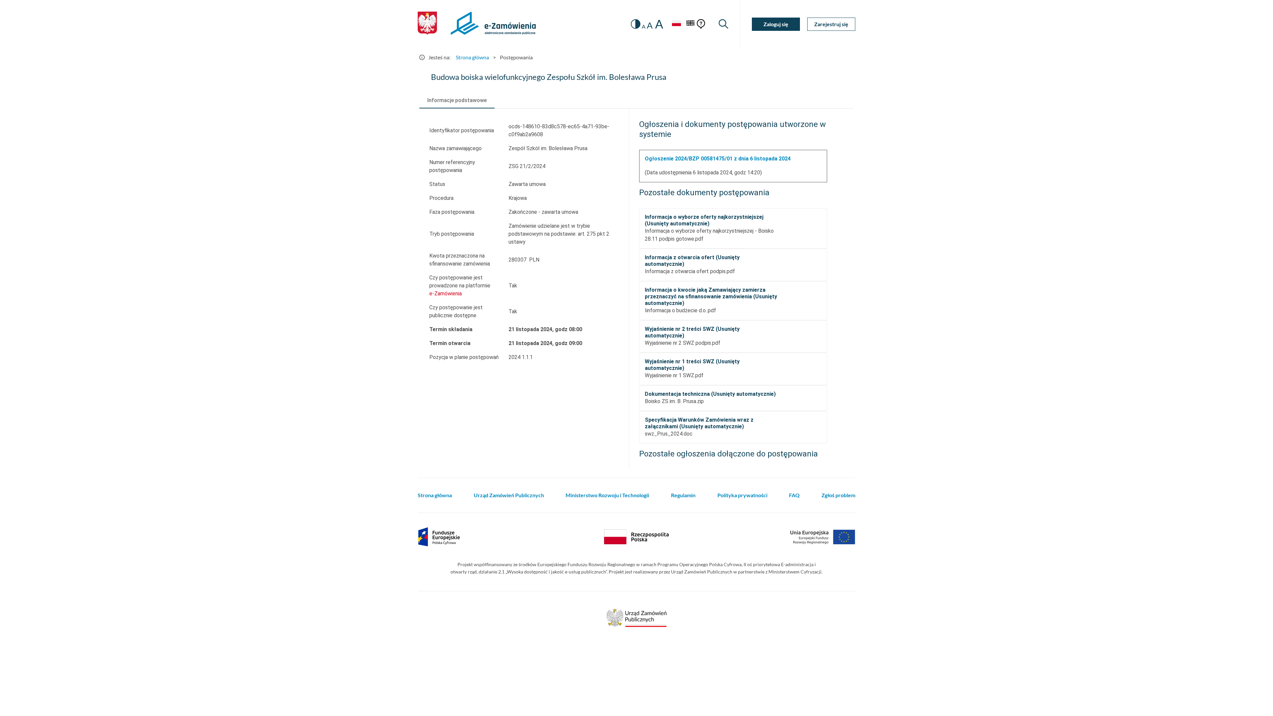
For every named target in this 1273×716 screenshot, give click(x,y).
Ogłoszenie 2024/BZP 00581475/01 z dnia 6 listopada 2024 (718, 158)
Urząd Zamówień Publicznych (509, 495)
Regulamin (683, 495)
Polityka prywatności (742, 495)
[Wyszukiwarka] (723, 24)
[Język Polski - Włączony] (676, 24)
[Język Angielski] (690, 24)
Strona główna (472, 57)
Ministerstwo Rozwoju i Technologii (607, 495)
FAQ (794, 495)
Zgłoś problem (838, 495)
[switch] (635, 24)
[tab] (457, 100)
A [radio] (643, 27)
